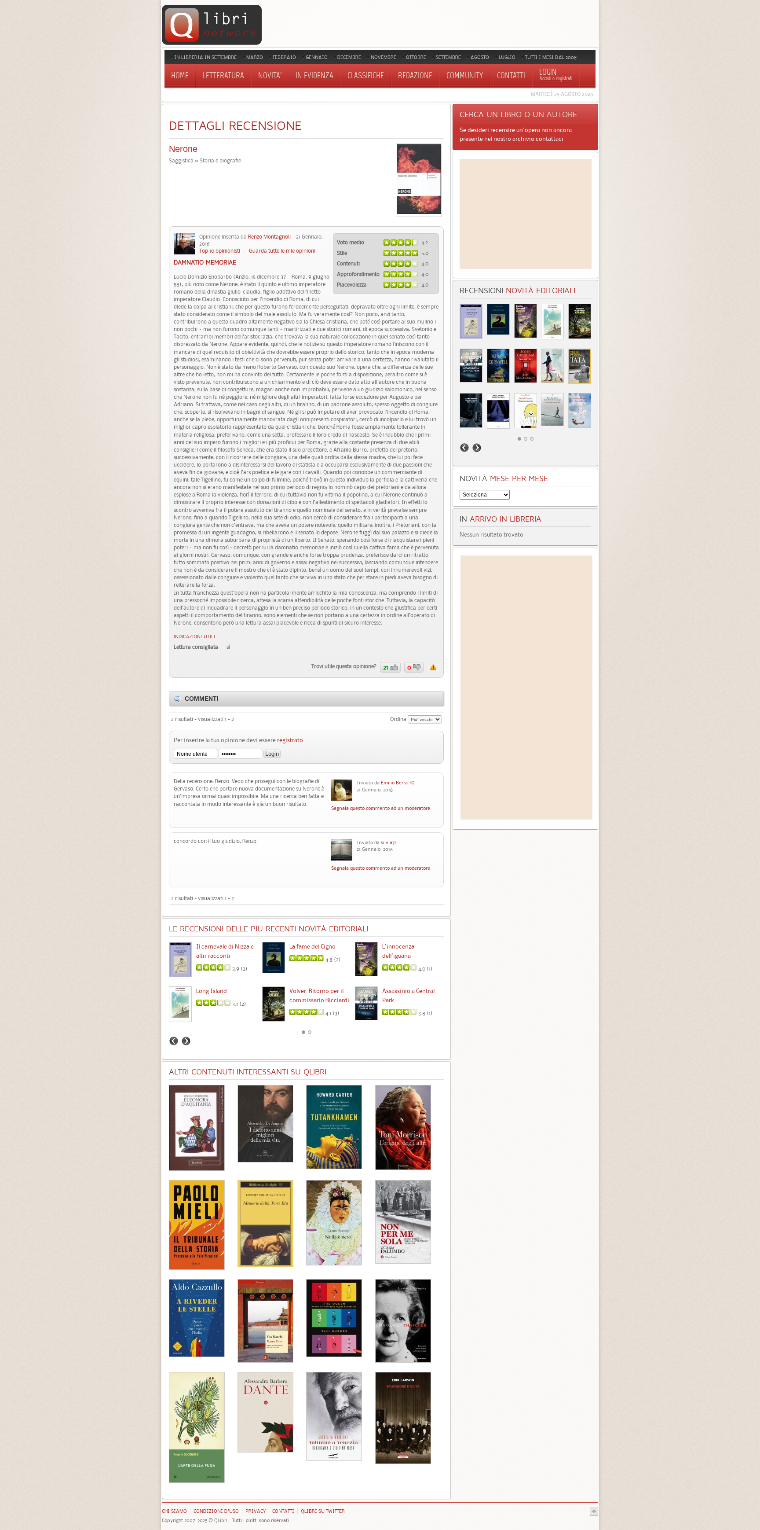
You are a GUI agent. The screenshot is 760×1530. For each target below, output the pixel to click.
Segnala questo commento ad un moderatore (380, 808)
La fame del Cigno (312, 946)
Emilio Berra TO (398, 782)
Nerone (183, 149)
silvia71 (389, 842)
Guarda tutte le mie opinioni (282, 250)
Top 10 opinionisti (219, 250)
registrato (290, 740)
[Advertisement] (526, 214)
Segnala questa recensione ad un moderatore (433, 667)
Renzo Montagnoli (269, 236)
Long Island (211, 991)
